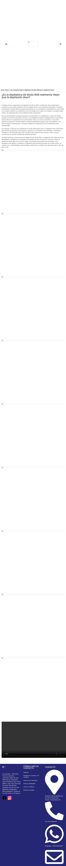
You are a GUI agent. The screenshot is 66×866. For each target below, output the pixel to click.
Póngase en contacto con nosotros (31, 776)
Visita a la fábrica (28, 787)
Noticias (25, 772)
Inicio (2, 90)
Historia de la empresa (30, 780)
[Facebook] (4, 798)
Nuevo (7, 90)
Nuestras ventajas (28, 790)
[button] (6, 44)
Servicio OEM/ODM (29, 783)
